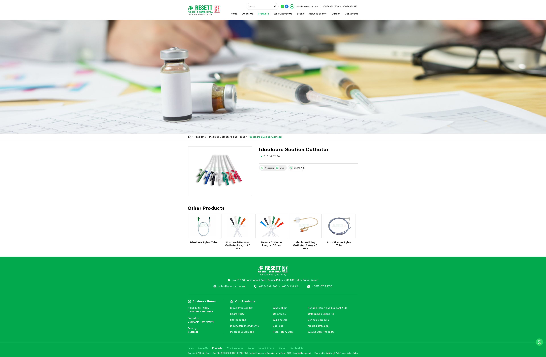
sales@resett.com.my (231, 286)
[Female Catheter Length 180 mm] (272, 226)
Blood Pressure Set (241, 308)
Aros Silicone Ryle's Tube (339, 244)
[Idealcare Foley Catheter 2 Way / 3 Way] (305, 226)
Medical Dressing (318, 325)
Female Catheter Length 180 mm (271, 244)
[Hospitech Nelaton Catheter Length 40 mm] (238, 226)
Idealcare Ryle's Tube (203, 242)
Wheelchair (280, 308)
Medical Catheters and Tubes (228, 136)
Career (335, 13)
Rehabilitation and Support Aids (327, 308)
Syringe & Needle (318, 319)
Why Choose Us (283, 13)
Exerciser (279, 325)
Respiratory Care (283, 331)
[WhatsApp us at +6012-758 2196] (539, 342)
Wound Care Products (321, 331)
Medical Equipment (242, 331)
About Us (247, 13)
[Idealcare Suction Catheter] (220, 171)
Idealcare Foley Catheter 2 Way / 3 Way (305, 245)
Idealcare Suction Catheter (266, 136)
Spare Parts (237, 313)
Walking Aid (280, 319)
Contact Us (351, 13)
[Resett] (204, 10)
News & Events (318, 13)
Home (234, 13)
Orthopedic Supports (321, 313)
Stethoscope (238, 319)
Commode (279, 313)
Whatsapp (269, 168)
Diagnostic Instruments (244, 325)
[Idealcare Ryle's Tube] (204, 226)
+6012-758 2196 (322, 286)
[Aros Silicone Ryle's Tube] (339, 226)
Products (263, 13)
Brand (300, 13)
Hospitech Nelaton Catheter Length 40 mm (237, 245)
